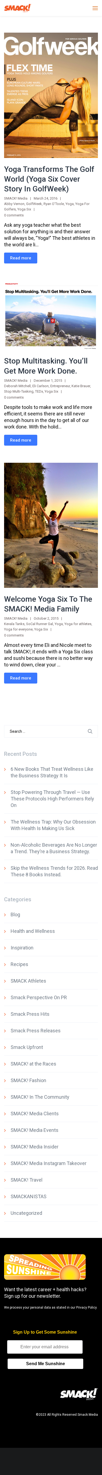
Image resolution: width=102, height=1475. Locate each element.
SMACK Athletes (28, 981)
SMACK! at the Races (33, 1064)
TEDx (39, 391)
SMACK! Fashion (28, 1080)
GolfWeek (34, 204)
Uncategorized (26, 1213)
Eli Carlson (40, 386)
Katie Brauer (81, 386)
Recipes (19, 964)
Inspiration (22, 948)
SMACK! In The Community (40, 1097)
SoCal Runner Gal (39, 624)
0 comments (14, 215)
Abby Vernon (14, 204)
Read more (20, 258)
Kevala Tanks (14, 624)
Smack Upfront (27, 1047)
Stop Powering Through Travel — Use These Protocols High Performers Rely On (52, 798)
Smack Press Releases (36, 1030)
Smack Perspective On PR (39, 997)
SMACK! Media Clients (35, 1113)
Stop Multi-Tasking (18, 391)
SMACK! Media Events (34, 1130)
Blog (15, 914)
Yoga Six (24, 209)
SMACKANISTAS (29, 1196)
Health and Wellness (33, 931)
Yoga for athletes (77, 624)
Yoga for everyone (18, 629)
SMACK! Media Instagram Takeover (48, 1163)
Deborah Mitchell (17, 386)
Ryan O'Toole (54, 204)
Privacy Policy (86, 1307)
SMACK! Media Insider (34, 1147)
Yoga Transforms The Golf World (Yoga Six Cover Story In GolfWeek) (49, 179)
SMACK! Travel (26, 1180)
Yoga (70, 204)
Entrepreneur (60, 386)
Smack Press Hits (30, 1014)
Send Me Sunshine (45, 1363)
